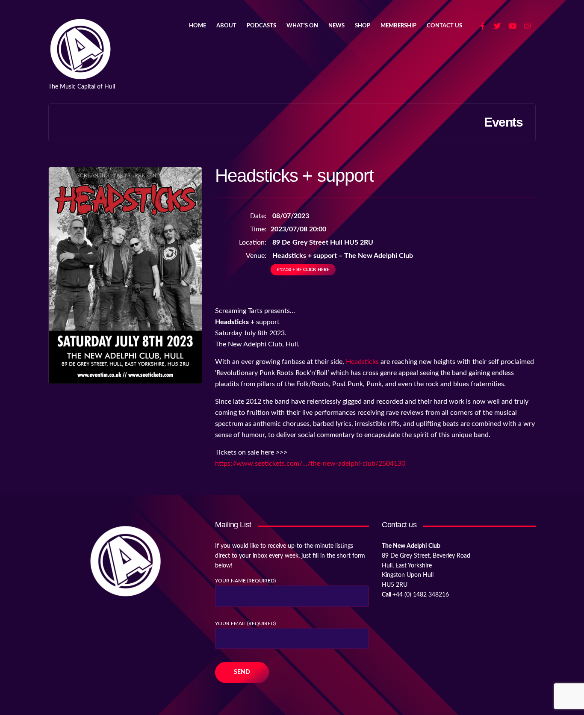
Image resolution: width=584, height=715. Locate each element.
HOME (197, 26)
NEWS (336, 26)
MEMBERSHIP (398, 26)
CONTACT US (444, 26)
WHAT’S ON (302, 26)
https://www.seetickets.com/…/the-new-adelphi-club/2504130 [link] (310, 463)
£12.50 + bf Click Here (303, 269)
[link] (362, 361)
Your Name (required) (245, 580)
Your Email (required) (245, 623)
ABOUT (226, 26)
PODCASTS (261, 26)
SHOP (362, 26)
